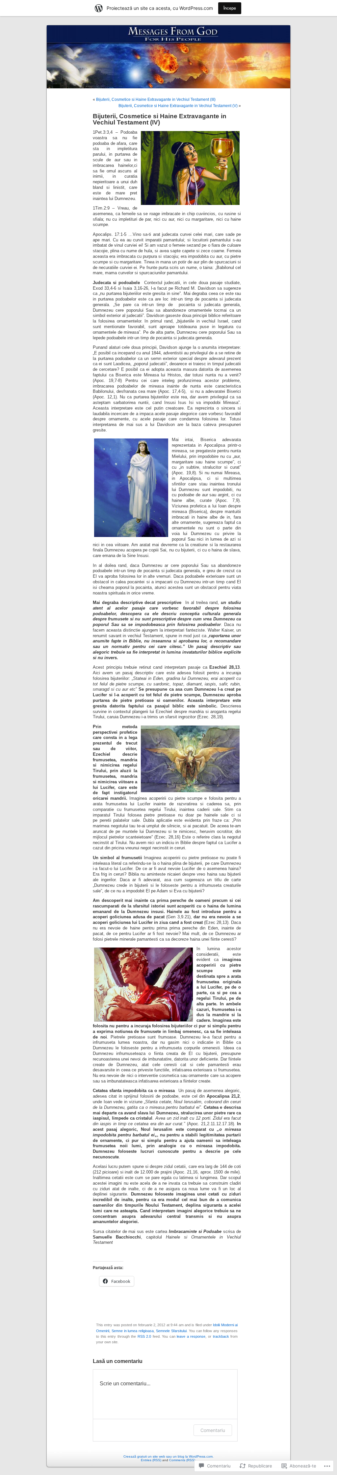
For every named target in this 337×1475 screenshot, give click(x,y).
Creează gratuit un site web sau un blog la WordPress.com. (168, 1456)
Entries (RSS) (151, 1460)
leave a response (191, 1336)
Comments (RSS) (182, 1460)
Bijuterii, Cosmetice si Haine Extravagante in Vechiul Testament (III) (156, 99)
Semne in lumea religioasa (133, 1331)
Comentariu (212, 1430)
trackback (221, 1336)
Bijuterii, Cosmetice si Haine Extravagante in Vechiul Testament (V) (178, 105)
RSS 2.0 (144, 1336)
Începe (229, 8)
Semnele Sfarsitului (171, 1331)
